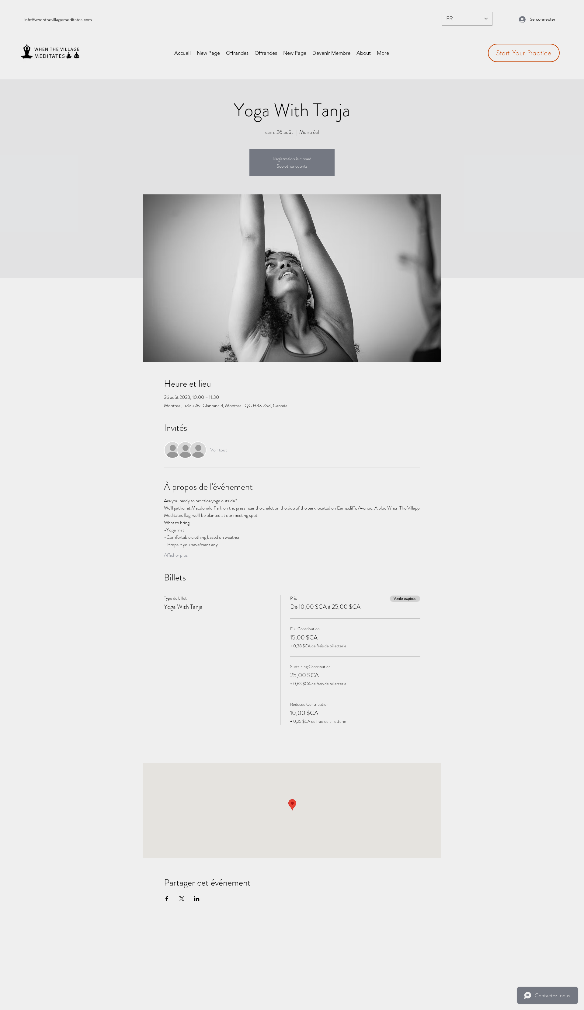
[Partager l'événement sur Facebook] (167, 898)
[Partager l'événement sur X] (182, 898)
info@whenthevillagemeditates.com (58, 19)
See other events (292, 165)
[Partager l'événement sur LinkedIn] (197, 898)
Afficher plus (176, 555)
